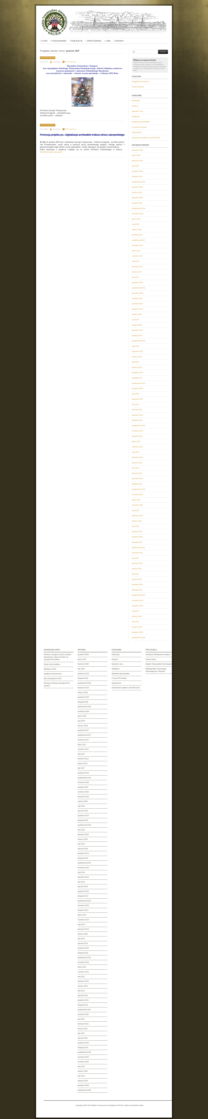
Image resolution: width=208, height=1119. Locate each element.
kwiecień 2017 (137, 267)
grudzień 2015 (137, 330)
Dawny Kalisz (151, 659)
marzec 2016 (137, 314)
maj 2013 (135, 452)
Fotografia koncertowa (140, 82)
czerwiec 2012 (137, 505)
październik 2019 (138, 182)
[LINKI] (107, 42)
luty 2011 (135, 574)
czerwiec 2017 (137, 256)
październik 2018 (138, 208)
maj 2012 (135, 510)
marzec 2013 (137, 463)
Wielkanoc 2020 (50, 669)
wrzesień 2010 (137, 600)
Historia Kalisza (138, 87)
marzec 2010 (137, 616)
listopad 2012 (137, 484)
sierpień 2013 (137, 436)
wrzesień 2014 (137, 389)
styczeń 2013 (137, 473)
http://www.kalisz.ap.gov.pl (51, 152)
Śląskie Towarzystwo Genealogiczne (160, 664)
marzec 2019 (137, 192)
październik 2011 (138, 548)
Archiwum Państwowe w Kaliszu (158, 655)
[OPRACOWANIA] (93, 42)
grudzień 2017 (137, 235)
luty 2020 (135, 166)
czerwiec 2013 (137, 447)
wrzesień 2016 (137, 293)
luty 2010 (135, 622)
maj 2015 (135, 346)
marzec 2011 (137, 569)
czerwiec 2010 (137, 606)
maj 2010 (135, 611)
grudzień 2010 (137, 585)
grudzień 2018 (137, 198)
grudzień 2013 (137, 415)
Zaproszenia (136, 132)
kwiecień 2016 (137, 309)
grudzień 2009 (137, 632)
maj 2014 (135, 394)
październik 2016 (138, 288)
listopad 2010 (137, 590)
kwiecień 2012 (137, 516)
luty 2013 (135, 468)
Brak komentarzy (70, 62)
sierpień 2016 (137, 298)
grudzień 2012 (137, 479)
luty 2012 (135, 526)
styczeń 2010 (137, 627)
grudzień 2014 (137, 373)
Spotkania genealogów (141, 122)
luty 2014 (135, 404)
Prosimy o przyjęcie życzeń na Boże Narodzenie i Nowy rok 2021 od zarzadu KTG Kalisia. (57, 657)
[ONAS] (44, 42)
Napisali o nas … (138, 111)
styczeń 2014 (137, 410)
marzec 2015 (137, 357)
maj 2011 (135, 558)
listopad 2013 (137, 420)
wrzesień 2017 (137, 245)
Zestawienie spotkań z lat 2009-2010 (146, 138)
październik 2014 (138, 383)
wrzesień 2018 (137, 214)
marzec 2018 (137, 230)
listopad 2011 (137, 542)
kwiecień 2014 (137, 399)
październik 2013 (138, 426)
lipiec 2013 (136, 442)
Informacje (136, 101)
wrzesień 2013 (137, 431)
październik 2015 (138, 341)
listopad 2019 (137, 177)
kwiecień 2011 (137, 563)
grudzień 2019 (137, 171)
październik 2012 (138, 489)
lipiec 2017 (136, 251)
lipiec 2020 (136, 155)
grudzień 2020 (137, 150)
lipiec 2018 (136, 219)
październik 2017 (138, 240)
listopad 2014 (137, 378)
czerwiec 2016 (137, 304)
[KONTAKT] (118, 42)
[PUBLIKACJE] (76, 42)
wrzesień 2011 (137, 553)
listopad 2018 (137, 203)
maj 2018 (135, 224)
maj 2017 (135, 261)
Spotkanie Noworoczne (53, 674)
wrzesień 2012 (137, 494)
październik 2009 (138, 638)
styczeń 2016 (137, 325)
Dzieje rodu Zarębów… (53, 664)
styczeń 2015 (137, 367)
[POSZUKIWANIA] (58, 42)
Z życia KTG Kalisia (47, 57)
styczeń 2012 (137, 532)
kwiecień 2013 (137, 457)
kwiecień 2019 (137, 187)
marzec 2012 (137, 521)
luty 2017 (135, 277)
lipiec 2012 (136, 500)
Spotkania (136, 117)
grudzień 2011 (137, 537)
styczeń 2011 (137, 579)
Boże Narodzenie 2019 (53, 679)
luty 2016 (135, 320)
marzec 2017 (137, 272)
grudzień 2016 (137, 283)
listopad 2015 (137, 336)
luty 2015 (135, 362)
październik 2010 (138, 595)
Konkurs (135, 106)
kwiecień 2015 (137, 351)
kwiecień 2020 (137, 161)
